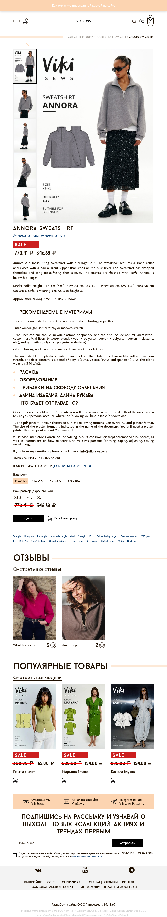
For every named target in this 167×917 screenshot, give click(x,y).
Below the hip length (107, 536)
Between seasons (129, 536)
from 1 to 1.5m (38, 541)
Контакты (130, 882)
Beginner (131, 541)
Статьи (94, 882)
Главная (72, 37)
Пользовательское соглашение (57, 887)
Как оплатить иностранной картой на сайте (83, 5)
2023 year (145, 536)
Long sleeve (77, 541)
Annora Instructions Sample (38, 458)
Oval (72, 536)
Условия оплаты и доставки (112, 887)
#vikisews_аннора (26, 235)
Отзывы (111, 882)
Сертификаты (73, 882)
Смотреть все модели (37, 677)
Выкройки (86, 37)
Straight (82, 536)
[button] (25, 46)
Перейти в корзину (65, 518)
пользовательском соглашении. (88, 856)
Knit (91, 536)
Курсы (52, 882)
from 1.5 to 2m (20, 541)
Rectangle (42, 536)
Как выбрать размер (52, 466)
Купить (28, 518)
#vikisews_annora (52, 235)
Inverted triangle (59, 536)
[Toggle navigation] (16, 21)
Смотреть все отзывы (37, 569)
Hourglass (29, 536)
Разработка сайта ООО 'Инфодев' (76, 904)
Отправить (127, 843)
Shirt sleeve (92, 541)
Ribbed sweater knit (58, 541)
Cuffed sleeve (107, 541)
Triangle (17, 536)
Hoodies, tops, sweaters (111, 37)
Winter (121, 541)
